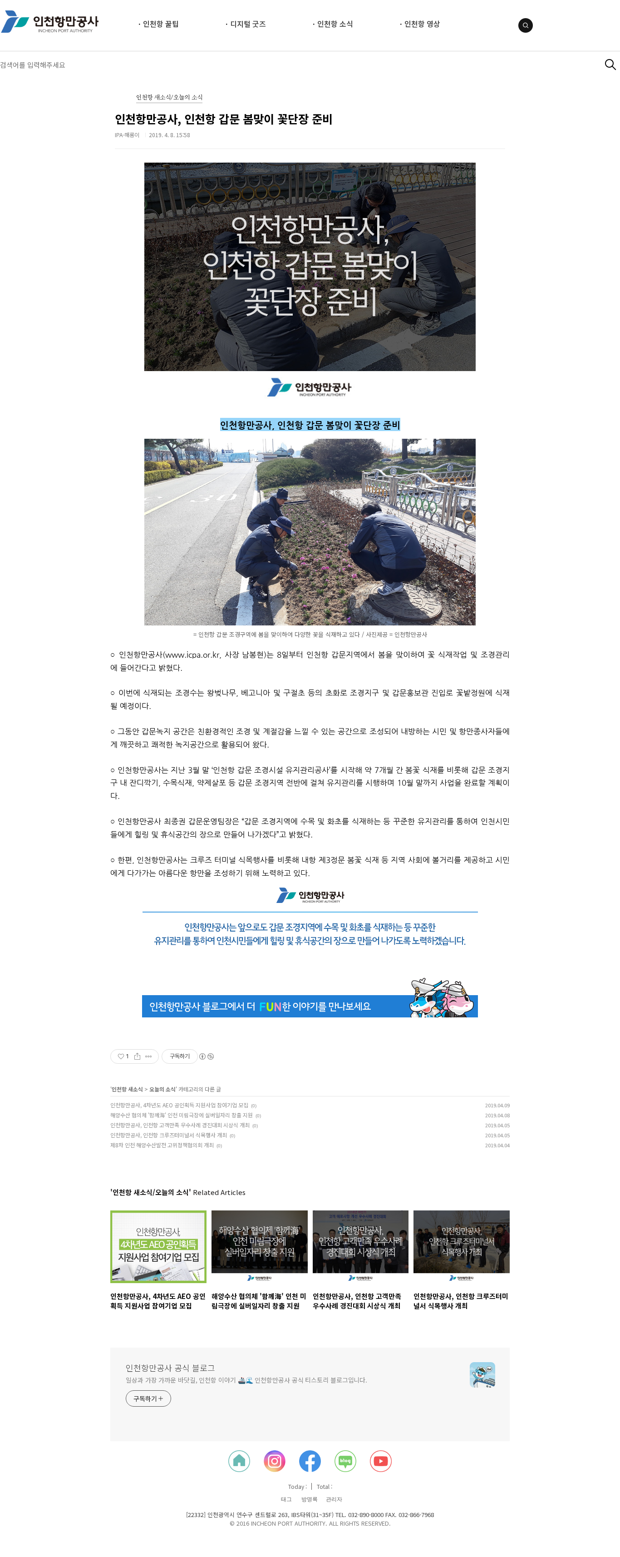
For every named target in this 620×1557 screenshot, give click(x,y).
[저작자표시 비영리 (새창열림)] (206, 1056)
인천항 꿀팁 (161, 23)
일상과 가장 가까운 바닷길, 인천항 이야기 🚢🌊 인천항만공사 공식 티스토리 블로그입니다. (246, 1379)
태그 (286, 1499)
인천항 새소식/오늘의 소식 (169, 98)
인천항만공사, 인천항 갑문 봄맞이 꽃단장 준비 (224, 118)
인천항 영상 (422, 23)
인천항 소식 (335, 23)
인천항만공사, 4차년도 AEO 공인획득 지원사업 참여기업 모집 (179, 1105)
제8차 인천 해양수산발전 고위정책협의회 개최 (162, 1145)
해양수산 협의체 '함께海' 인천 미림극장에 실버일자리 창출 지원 (181, 1115)
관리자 (334, 1499)
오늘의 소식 (162, 1089)
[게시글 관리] (148, 1056)
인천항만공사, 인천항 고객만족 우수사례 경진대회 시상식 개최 (180, 1125)
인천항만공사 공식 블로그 (170, 1367)
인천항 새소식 (127, 1089)
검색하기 (610, 64)
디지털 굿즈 (248, 23)
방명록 (309, 1499)
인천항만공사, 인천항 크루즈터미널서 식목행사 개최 (168, 1135)
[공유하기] (137, 1056)
